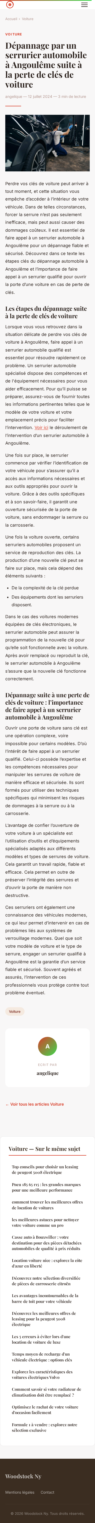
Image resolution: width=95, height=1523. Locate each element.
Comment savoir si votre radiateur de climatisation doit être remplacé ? (46, 1392)
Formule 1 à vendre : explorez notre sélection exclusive (44, 1427)
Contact (47, 1492)
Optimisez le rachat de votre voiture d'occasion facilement (45, 1409)
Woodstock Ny (23, 1476)
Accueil (11, 19)
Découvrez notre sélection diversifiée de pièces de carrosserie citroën (46, 1280)
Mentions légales (19, 1492)
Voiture (28, 19)
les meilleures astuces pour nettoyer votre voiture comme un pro (45, 1222)
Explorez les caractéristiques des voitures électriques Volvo (42, 1374)
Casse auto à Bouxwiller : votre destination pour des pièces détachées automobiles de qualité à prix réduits (47, 1242)
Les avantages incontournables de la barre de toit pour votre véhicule (45, 1298)
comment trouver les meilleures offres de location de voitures (47, 1204)
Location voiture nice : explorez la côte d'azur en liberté (47, 1263)
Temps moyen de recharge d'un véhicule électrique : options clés (42, 1356)
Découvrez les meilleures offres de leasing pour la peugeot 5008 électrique (44, 1319)
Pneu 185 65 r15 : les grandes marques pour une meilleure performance (46, 1187)
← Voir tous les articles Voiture (34, 1104)
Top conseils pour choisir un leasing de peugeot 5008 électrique (45, 1169)
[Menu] (84, 5)
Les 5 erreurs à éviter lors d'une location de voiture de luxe (41, 1339)
